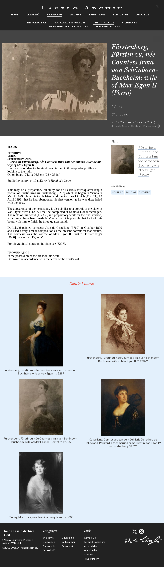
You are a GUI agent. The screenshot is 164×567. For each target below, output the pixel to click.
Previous (147, 39)
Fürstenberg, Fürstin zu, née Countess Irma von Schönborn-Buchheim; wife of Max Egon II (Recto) (149, 161)
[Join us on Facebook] (127, 531)
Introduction (37, 22)
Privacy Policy (91, 558)
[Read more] (41, 364)
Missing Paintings (108, 26)
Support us (120, 14)
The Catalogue (103, 22)
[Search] (159, 6)
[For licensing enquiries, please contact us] (158, 126)
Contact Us (90, 537)
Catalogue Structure (70, 22)
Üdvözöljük (68, 537)
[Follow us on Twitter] (134, 531)
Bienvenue (49, 541)
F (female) (144, 192)
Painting (131, 192)
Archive (75, 14)
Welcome (48, 537)
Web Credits (90, 550)
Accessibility (90, 546)
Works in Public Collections (68, 26)
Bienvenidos (50, 546)
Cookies (88, 554)
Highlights (129, 22)
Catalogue (54, 14)
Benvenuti (67, 546)
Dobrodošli (49, 550)
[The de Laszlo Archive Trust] (82, 5)
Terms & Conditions (94, 541)
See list (153, 39)
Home (14, 14)
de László (32, 14)
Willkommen (69, 541)
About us (142, 14)
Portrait (117, 192)
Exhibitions (97, 14)
